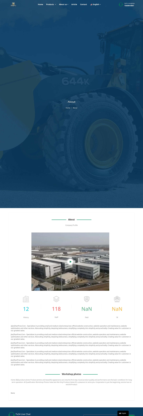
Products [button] (50, 4)
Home (40, 4)
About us (63, 4)
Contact (83, 4)
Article (74, 4)
